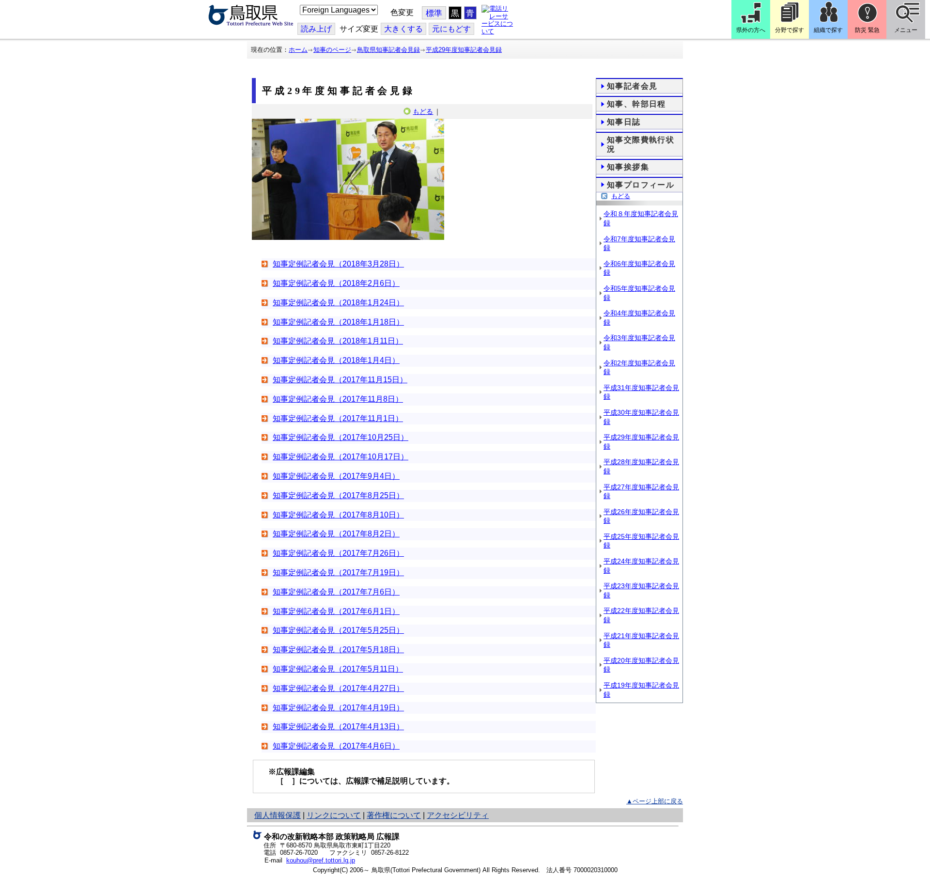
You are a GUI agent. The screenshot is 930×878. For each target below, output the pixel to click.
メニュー (905, 30)
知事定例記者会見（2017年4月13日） (338, 726)
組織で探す (828, 30)
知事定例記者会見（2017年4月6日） (336, 746)
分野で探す (789, 30)
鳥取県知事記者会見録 (388, 49)
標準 (434, 13)
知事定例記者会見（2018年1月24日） (338, 302)
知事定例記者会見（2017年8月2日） (336, 534)
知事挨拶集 (628, 167)
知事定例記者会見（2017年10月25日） (340, 437)
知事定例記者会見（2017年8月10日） (338, 515)
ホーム (298, 49)
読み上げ (316, 29)
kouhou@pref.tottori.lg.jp (320, 860)
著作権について (394, 815)
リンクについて (334, 815)
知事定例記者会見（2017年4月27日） (338, 688)
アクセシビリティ (458, 815)
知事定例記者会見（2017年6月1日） (336, 611)
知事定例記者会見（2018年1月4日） (336, 360)
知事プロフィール (640, 185)
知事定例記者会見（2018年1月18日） (338, 322)
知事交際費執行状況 (640, 144)
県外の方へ (750, 30)
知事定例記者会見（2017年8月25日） (338, 495)
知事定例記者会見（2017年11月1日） (338, 418)
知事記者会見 (632, 86)
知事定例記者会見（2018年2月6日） (336, 283)
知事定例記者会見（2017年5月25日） (338, 630)
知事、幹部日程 (636, 104)
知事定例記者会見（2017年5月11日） (338, 669)
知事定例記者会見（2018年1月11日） (338, 341)
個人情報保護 (277, 815)
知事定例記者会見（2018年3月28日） (338, 264)
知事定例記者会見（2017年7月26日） (338, 553)
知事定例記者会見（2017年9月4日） (336, 476)
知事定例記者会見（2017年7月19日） (338, 572)
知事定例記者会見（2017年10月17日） (340, 457)
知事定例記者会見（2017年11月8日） (338, 399)
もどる (423, 111)
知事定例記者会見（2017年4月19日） (338, 708)
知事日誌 (624, 122)
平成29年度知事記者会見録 (464, 49)
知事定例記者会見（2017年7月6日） (336, 592)
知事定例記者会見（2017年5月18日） (338, 649)
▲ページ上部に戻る (654, 801)
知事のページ (332, 49)
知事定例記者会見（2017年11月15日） (340, 380)
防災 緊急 (867, 30)
